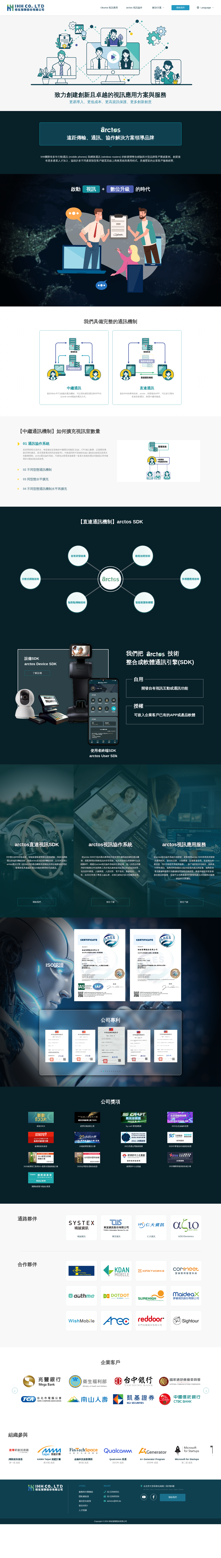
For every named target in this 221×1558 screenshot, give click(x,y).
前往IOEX (83, 1506)
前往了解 (110, 902)
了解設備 (37, 673)
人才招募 (83, 1510)
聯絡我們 (180, 8)
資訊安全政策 (85, 1501)
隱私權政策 (84, 1496)
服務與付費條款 (86, 1492)
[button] (157, 8)
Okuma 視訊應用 (109, 7)
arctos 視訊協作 (134, 7)
